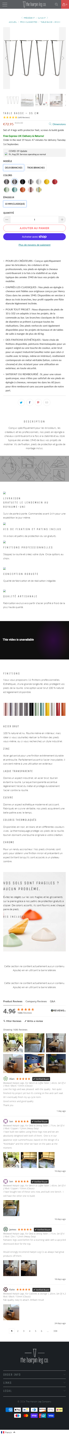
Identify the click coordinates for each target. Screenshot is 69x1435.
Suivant (42, 18)
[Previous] (6, 58)
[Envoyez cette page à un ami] (46, 402)
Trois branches (36, 167)
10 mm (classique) (15, 204)
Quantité (8, 213)
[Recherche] (57, 4)
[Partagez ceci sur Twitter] (21, 402)
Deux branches (13, 167)
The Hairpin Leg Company (38, 1401)
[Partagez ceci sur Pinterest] (38, 402)
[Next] (62, 58)
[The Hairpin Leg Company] (34, 4)
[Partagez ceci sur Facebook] (29, 402)
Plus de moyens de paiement (35, 244)
